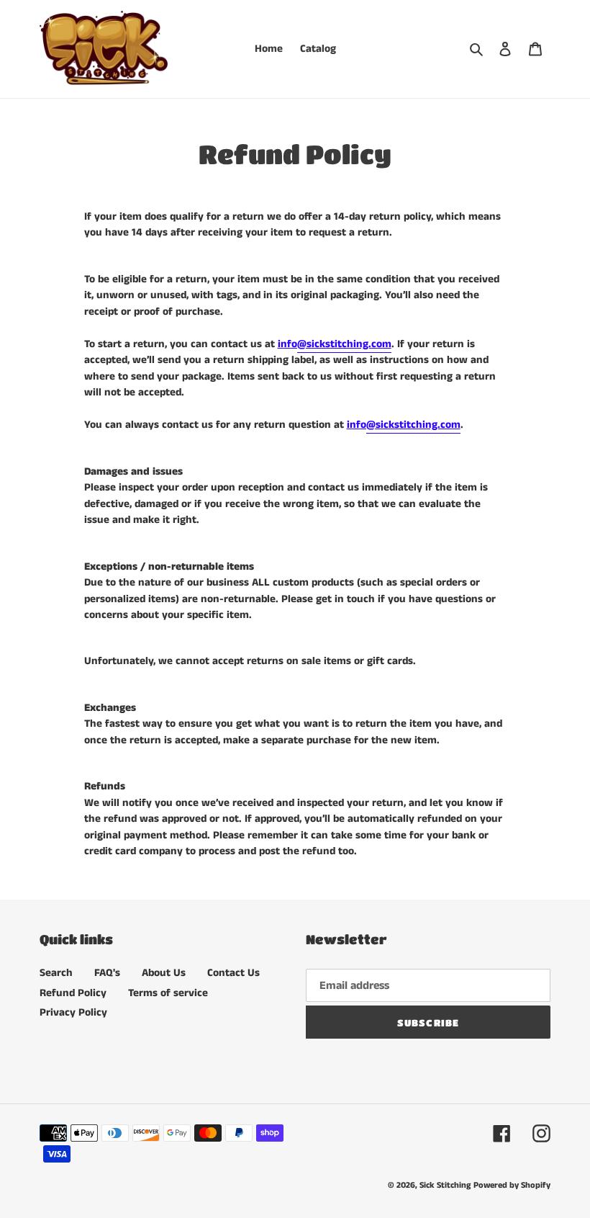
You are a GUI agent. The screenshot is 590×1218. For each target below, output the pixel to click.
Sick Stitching (445, 1185)
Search (56, 972)
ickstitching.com (344, 343)
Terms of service (168, 992)
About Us (164, 972)
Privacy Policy (73, 1012)
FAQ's (107, 972)
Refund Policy (73, 992)
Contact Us (233, 972)
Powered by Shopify (511, 1185)
